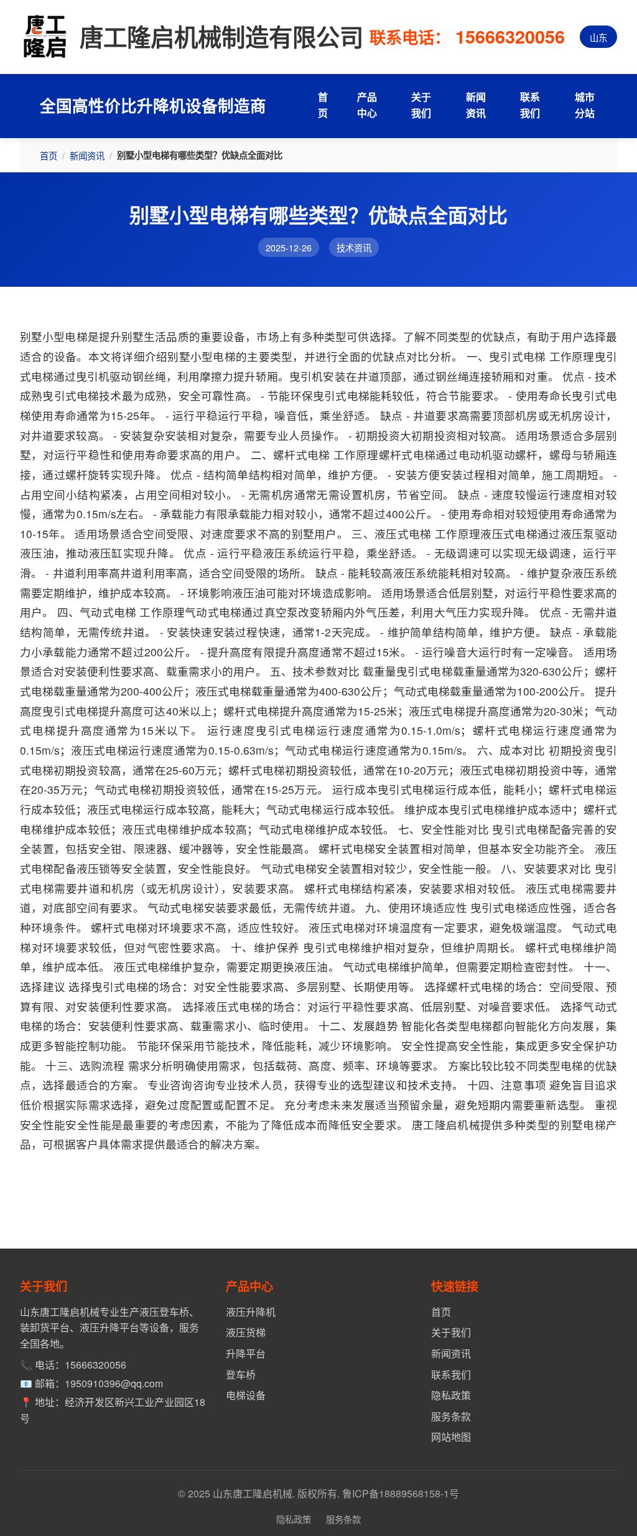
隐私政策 (451, 1395)
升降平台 (246, 1353)
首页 (323, 105)
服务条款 (451, 1416)
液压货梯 (246, 1332)
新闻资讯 (476, 105)
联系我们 (530, 105)
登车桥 (241, 1374)
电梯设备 (246, 1395)
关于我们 (421, 105)
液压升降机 (251, 1312)
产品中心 (367, 105)
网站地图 (451, 1437)
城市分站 (585, 105)
